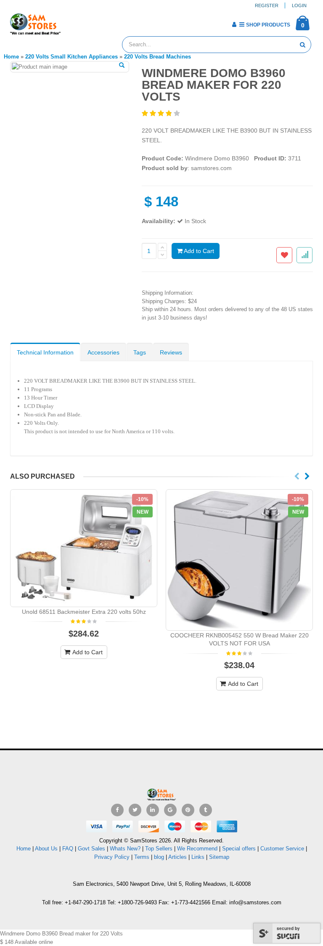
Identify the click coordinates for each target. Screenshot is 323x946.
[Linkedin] (152, 810)
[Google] (170, 810)
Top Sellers (158, 848)
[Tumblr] (205, 810)
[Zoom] (121, 65)
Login (299, 5)
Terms (142, 857)
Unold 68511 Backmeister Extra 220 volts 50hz (84, 611)
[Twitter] (135, 810)
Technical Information (45, 352)
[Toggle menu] (70, 21)
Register (266, 5)
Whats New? (125, 848)
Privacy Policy (112, 857)
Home (23, 848)
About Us (46, 848)
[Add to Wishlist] (284, 255)
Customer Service (282, 848)
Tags (139, 352)
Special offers (239, 848)
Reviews (171, 352)
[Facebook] (117, 810)
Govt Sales (91, 848)
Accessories (103, 352)
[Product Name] (84, 548)
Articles (177, 857)
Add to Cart (198, 251)
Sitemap (219, 857)
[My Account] (234, 24)
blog (159, 857)
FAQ (67, 848)
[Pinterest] (188, 810)
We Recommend (197, 848)
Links (197, 857)
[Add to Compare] (304, 255)
